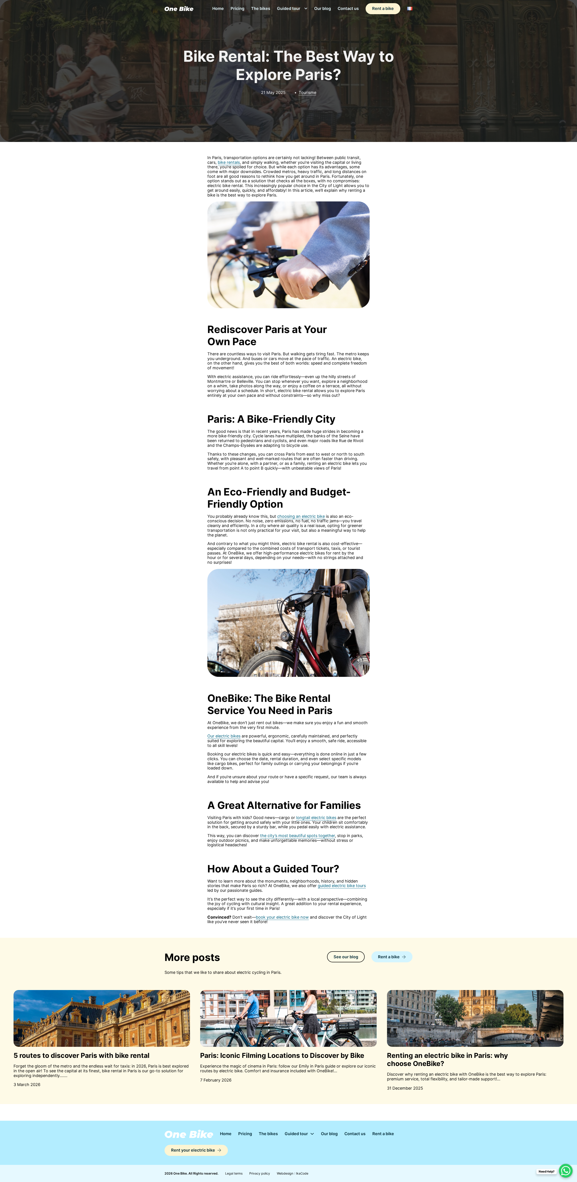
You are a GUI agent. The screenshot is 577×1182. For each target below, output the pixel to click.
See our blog (346, 956)
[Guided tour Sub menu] (305, 8)
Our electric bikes (223, 736)
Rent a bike (383, 8)
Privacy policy (259, 1173)
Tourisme (307, 93)
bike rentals (229, 162)
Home (218, 8)
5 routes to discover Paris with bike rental (81, 1055)
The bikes (260, 8)
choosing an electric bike (301, 516)
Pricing (237, 8)
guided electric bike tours (342, 885)
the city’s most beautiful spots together (297, 835)
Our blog (322, 8)
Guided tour (288, 8)
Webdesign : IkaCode (292, 1173)
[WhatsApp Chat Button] (565, 1170)
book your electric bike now (282, 917)
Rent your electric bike (193, 1150)
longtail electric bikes (316, 817)
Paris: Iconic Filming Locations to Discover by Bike (282, 1055)
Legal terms (234, 1173)
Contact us (348, 8)
